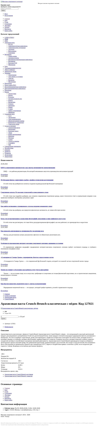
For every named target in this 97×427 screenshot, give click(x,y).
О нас (6, 22)
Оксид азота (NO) (10, 85)
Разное (7, 92)
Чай (9, 144)
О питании (8, 24)
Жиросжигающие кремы (16, 121)
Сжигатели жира (13, 124)
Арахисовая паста (14, 127)
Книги (10, 100)
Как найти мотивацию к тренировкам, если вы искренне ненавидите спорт (26, 206)
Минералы (11, 65)
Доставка (8, 25)
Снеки (10, 139)
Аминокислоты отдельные (17, 47)
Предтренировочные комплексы (15, 88)
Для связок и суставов (15, 76)
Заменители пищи (10, 71)
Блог (6, 20)
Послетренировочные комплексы (15, 87)
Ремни (10, 107)
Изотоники (8, 83)
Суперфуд (11, 143)
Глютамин (11, 53)
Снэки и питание (10, 126)
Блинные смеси (13, 131)
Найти (3, 10)
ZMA (6, 41)
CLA (9, 116)
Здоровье (7, 73)
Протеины (8, 90)
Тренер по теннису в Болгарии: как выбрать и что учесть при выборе (24, 270)
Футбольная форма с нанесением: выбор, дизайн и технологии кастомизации (27, 180)
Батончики (11, 129)
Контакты (8, 29)
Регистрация (9, 15)
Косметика (11, 102)
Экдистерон (8, 155)
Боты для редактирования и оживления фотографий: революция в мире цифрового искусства (33, 219)
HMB (6, 39)
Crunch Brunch (9, 299)
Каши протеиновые (14, 134)
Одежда (10, 104)
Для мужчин (12, 75)
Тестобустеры (9, 148)
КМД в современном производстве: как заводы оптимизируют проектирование (28, 167)
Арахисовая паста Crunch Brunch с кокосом (18, 376)
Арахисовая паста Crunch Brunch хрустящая (19, 374)
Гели (6, 66)
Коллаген (11, 80)
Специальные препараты (13, 146)
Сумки (10, 109)
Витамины (8, 54)
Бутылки (11, 97)
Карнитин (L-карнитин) (16, 122)
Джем (10, 133)
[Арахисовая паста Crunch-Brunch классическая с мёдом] (19, 308)
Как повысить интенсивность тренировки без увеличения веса (22, 231)
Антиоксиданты (13, 58)
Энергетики (8, 156)
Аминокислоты (10, 42)
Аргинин (11, 49)
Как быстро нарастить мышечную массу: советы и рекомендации (23, 284)
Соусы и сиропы (13, 141)
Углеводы (8, 153)
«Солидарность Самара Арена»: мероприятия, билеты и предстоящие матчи (27, 257)
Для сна (10, 78)
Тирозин (7, 150)
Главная (7, 19)
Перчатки (11, 105)
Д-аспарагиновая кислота (13, 68)
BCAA (10, 44)
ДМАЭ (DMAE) (10, 70)
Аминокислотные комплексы (17, 46)
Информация (9, 327)
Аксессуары (12, 93)
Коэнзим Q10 (12, 63)
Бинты (10, 95)
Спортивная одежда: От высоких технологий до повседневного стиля (24, 192)
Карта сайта (8, 30)
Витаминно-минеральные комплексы (20, 59)
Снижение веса (9, 114)
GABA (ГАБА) (9, 37)
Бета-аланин (12, 51)
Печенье (11, 138)
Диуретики (12, 117)
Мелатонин (12, 82)
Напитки (11, 136)
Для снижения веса (14, 119)
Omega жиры (12, 56)
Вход (6, 14)
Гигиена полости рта (15, 99)
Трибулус (8, 151)
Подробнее (4, 174)
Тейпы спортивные (14, 110)
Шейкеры (11, 112)
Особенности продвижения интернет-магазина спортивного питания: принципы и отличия (32, 243)
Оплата (7, 27)
